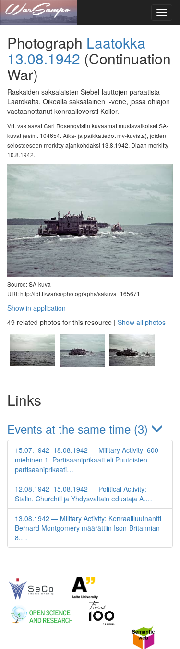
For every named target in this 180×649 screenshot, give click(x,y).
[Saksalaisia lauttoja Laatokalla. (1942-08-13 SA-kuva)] (32, 377)
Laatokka (115, 42)
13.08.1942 (43, 58)
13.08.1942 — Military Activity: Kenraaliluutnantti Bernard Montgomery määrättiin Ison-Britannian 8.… (88, 527)
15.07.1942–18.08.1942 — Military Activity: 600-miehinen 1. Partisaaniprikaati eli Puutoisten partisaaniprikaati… (88, 459)
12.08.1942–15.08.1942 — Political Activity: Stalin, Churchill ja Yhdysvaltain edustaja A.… (83, 493)
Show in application (36, 307)
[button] (90, 428)
